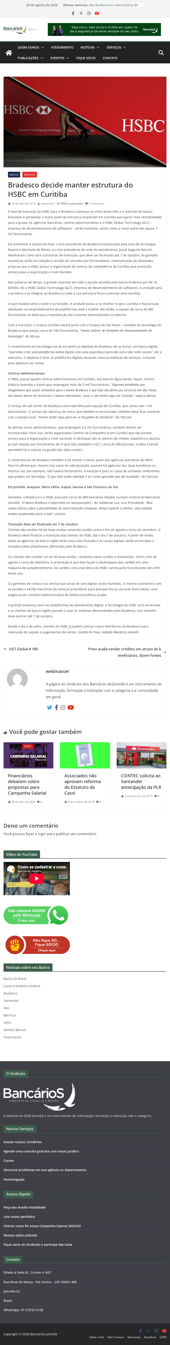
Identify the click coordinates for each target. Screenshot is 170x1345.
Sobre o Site (96, 1337)
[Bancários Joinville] (9, 52)
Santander (11, 1000)
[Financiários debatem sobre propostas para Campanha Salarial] (28, 745)
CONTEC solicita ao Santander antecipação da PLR (141, 781)
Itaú (6, 1008)
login (42, 833)
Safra (7, 1022)
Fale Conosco (116, 1337)
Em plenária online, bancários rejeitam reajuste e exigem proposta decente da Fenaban (111, 6)
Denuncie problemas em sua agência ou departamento (45, 1170)
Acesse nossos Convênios (23, 1142)
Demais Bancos (15, 1030)
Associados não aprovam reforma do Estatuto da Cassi (82, 784)
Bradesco (29, 174)
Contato (110, 58)
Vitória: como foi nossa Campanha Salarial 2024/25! (42, 1226)
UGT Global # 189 (23, 649)
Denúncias (134, 1337)
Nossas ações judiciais (20, 1235)
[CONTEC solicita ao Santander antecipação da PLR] (141, 745)
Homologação (14, 1179)
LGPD (163, 1337)
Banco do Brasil (15, 979)
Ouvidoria (150, 1337)
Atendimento (62, 47)
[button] (41, 47)
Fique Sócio (86, 58)
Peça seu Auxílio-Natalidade (25, 1207)
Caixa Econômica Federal (22, 986)
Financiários (12, 1037)
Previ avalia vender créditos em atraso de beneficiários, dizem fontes (124, 652)
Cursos (9, 1160)
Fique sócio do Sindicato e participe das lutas (38, 1244)
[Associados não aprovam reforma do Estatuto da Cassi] (85, 745)
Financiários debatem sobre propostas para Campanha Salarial (27, 784)
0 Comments (96, 203)
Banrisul (10, 1015)
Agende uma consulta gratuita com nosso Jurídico (41, 1151)
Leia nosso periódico (19, 1216)
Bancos (14, 174)
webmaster (48, 203)
